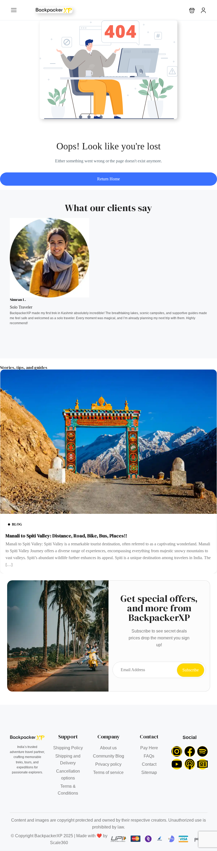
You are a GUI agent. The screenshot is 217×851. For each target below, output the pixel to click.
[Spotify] (202, 751)
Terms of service (108, 772)
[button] (192, 10)
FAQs (149, 756)
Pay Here (149, 748)
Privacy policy (108, 764)
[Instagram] (176, 751)
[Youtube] (176, 764)
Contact (149, 764)
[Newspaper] (202, 764)
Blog (17, 524)
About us (108, 748)
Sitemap (149, 772)
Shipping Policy (68, 748)
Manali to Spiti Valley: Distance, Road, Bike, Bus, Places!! (66, 535)
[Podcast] (189, 764)
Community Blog (108, 756)
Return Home (108, 179)
